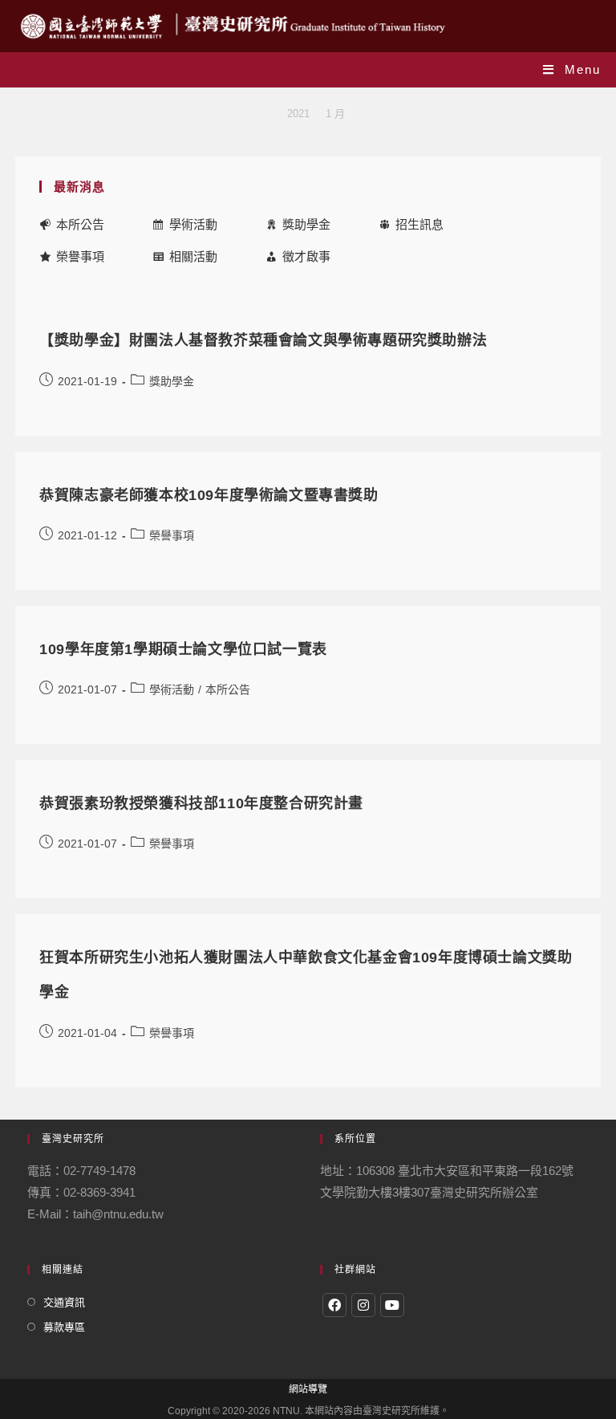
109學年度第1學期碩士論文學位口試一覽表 (183, 649)
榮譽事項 (80, 256)
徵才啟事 (306, 256)
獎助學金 (306, 224)
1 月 (335, 114)
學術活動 (193, 224)
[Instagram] (363, 1305)
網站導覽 (308, 1389)
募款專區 (64, 1327)
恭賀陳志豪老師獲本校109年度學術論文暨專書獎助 (208, 495)
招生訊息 (419, 224)
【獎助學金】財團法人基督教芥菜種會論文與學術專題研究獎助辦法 (263, 340)
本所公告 (80, 224)
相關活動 (193, 256)
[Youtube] (392, 1305)
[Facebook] (334, 1305)
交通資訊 (64, 1302)
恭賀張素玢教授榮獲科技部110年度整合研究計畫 (201, 803)
